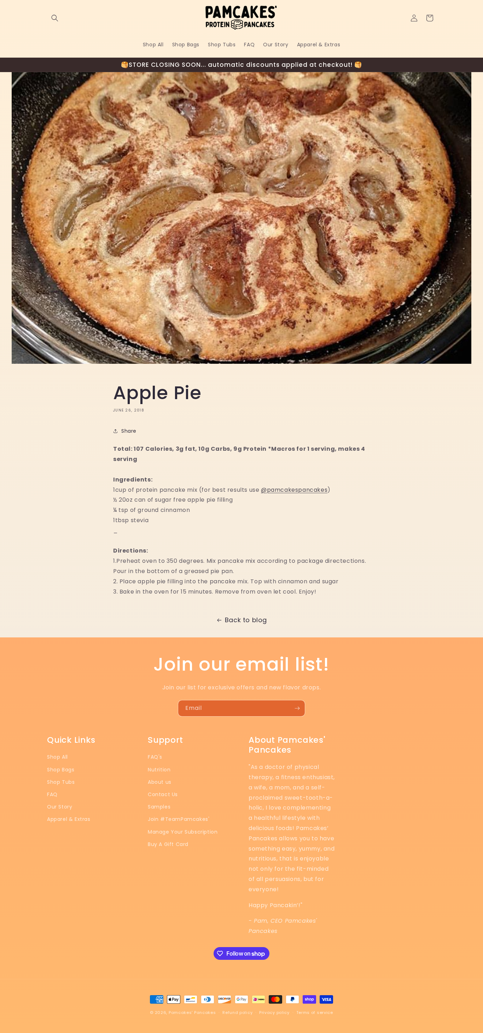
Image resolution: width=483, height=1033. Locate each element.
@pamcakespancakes (294, 490)
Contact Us (163, 794)
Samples (159, 806)
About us (159, 782)
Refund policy (237, 1012)
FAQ (52, 794)
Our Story (59, 806)
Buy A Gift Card (168, 844)
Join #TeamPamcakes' (178, 819)
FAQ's (155, 756)
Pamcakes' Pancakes (192, 1012)
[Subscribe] (297, 708)
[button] (55, 18)
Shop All (57, 756)
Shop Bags (60, 769)
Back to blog (246, 619)
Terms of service (314, 1012)
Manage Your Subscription (182, 831)
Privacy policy (274, 1012)
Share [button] (128, 430)
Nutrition (159, 769)
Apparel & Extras (69, 819)
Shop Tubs (61, 782)
